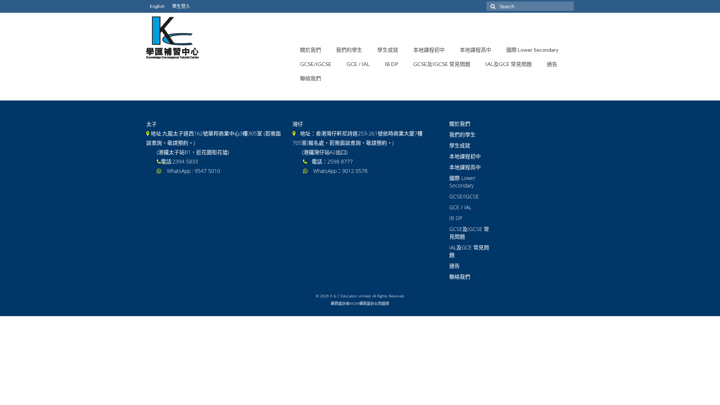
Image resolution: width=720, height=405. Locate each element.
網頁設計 (338, 303)
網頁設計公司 (370, 303)
